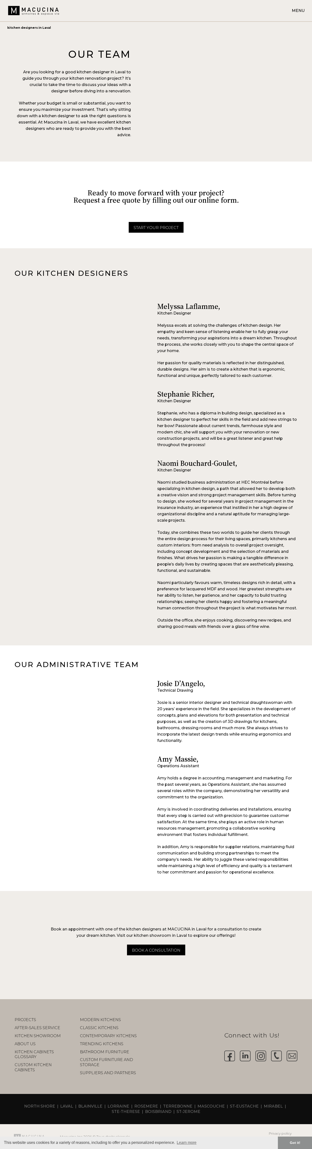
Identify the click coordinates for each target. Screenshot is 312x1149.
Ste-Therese (126, 1111)
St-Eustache (244, 1106)
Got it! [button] (295, 1143)
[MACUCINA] (33, 10)
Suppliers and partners (108, 1073)
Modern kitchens (100, 1019)
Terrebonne (177, 1106)
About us (25, 1044)
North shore (39, 1106)
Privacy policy (280, 1133)
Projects (25, 1019)
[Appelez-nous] (276, 1056)
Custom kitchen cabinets (33, 1067)
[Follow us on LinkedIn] (245, 1056)
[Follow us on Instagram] (260, 1056)
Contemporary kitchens (108, 1036)
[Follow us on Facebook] (229, 1056)
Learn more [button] (186, 1142)
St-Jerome (188, 1111)
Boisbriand (158, 1111)
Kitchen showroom (38, 1036)
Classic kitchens (99, 1027)
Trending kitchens (101, 1044)
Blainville (90, 1106)
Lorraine (118, 1106)
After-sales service (37, 1027)
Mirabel (273, 1106)
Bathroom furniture (104, 1052)
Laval (66, 1106)
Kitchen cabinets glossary (34, 1054)
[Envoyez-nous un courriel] (292, 1056)
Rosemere (146, 1106)
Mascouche (211, 1106)
